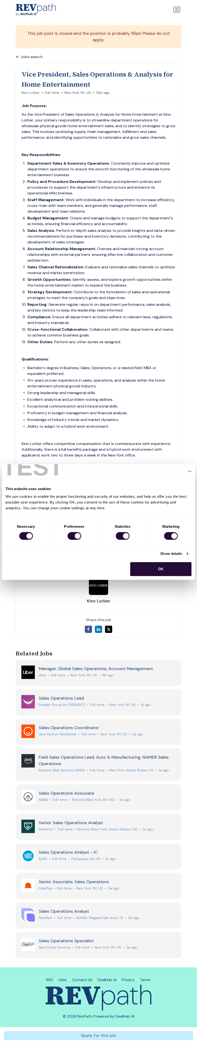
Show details (171, 554)
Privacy (128, 979)
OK (161, 569)
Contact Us (82, 979)
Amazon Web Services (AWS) (62, 770)
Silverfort (46, 829)
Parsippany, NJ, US (85, 859)
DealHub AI (107, 979)
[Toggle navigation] (176, 9)
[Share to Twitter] (108, 629)
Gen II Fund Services (54, 947)
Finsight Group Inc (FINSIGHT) (62, 704)
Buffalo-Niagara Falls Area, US (99, 918)
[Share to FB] (88, 629)
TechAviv (45, 918)
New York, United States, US (131, 770)
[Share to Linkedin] (98, 629)
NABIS (43, 800)
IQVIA (43, 859)
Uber (42, 675)
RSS (49, 979)
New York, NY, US (77, 92)
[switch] (74, 536)
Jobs (62, 979)
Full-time (52, 92)
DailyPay (45, 888)
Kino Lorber (31, 92)
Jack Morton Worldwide (57, 734)
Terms (145, 979)
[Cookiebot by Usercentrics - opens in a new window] (170, 471)
